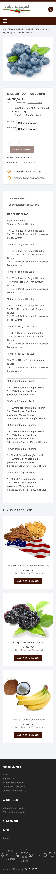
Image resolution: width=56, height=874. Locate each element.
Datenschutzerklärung (14, 786)
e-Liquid (30, 29)
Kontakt (6, 838)
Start (5, 29)
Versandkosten (35, 102)
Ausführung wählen (28, 581)
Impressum (8, 778)
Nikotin (11, 121)
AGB (5, 774)
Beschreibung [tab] (17, 198)
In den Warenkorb (22, 149)
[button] (48, 42)
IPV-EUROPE (30, 869)
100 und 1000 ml (27, 162)
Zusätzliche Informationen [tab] (24, 205)
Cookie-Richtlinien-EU (14, 790)
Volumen (11, 127)
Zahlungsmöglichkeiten (15, 812)
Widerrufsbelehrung (13, 782)
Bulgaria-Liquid (16, 29)
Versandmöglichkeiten (14, 808)
